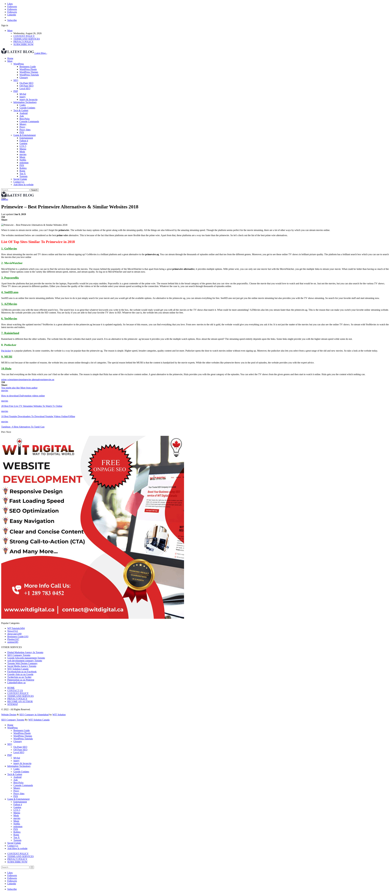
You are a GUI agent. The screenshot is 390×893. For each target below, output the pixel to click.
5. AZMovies (9, 303)
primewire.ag (48, 379)
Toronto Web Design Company (22, 663)
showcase (14, 633)
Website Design (8, 714)
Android (24, 113)
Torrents (23, 176)
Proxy (22, 127)
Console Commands (29, 121)
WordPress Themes (29, 72)
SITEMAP (12, 704)
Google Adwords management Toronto (26, 658)
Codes (23, 105)
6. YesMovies (9, 318)
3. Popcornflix (10, 277)
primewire (16, 379)
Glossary (24, 77)
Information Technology (25, 102)
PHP (15, 91)
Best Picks (25, 118)
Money (23, 124)
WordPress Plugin (28, 69)
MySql (23, 94)
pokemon (24, 162)
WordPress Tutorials (29, 74)
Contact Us (18, 181)
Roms (22, 171)
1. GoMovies (9, 248)
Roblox (23, 168)
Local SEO (25, 88)
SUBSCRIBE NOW (23, 44)
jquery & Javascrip (28, 99)
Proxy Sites (25, 129)
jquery (23, 96)
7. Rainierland (10, 333)
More (9, 30)
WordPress (18, 64)
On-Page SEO (26, 83)
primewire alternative (31, 379)
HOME (11, 687)
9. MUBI (6, 356)
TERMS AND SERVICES (26, 39)
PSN (22, 132)
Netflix (23, 160)
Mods (22, 151)
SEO (15, 80)
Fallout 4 (24, 140)
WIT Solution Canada (17, 669)
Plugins (13, 639)
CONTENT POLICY (24, 36)
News (12, 631)
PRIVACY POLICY (23, 41)
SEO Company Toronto (18, 655)
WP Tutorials (16, 628)
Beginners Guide (28, 66)
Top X (23, 173)
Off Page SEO (27, 85)
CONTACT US (15, 690)
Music (22, 157)
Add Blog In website (23, 184)
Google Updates (27, 107)
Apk (22, 116)
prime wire (6, 379)
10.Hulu (6, 368)
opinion (12, 642)
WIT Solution (59, 714)
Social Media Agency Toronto (21, 666)
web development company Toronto (24, 660)
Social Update (20, 179)
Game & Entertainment (24, 135)
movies (23, 154)
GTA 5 (23, 146)
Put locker (6, 350)
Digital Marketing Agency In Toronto (25, 652)
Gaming (23, 143)
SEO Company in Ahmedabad (34, 714)
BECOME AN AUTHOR (20, 701)
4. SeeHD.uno (9, 292)
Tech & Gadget (20, 110)
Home (10, 58)
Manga (23, 149)
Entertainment (26, 138)
